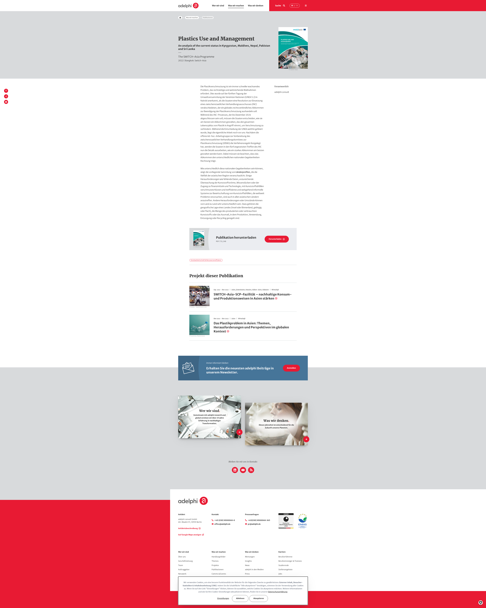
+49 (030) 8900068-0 (224, 520)
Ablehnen (240, 598)
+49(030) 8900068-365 (259, 520)
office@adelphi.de (222, 524)
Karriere (282, 552)
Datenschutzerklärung (277, 592)
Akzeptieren (258, 598)
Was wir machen (236, 5)
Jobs (280, 574)
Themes (215, 561)
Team (180, 565)
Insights (248, 561)
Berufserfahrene (285, 557)
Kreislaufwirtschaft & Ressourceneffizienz (206, 260)
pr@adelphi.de (254, 524)
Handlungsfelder (219, 557)
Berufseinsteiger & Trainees (290, 561)
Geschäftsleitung (185, 561)
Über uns (182, 557)
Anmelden (291, 368)
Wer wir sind (218, 5)
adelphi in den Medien (254, 569)
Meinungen (250, 557)
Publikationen (218, 569)
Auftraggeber (184, 569)
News (247, 565)
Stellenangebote (285, 569)
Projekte (215, 565)
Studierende (283, 565)
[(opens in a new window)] (302, 528)
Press (247, 574)
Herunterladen (275, 239)
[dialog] (243, 591)
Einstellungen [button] (223, 598)
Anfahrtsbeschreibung (188, 528)
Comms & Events (219, 574)
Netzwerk (182, 574)
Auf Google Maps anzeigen (189, 535)
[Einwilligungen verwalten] (480, 602)
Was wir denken (255, 5)
